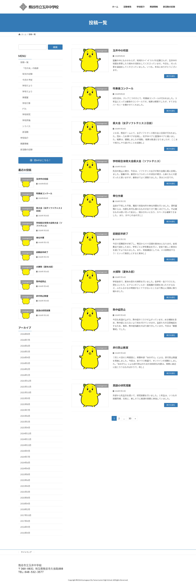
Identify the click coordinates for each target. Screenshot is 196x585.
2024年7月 (25, 456)
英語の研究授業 (122, 385)
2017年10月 (25, 515)
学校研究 (26, 114)
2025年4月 (25, 427)
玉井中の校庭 (120, 50)
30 (129, 419)
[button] (40, 160)
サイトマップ (26, 552)
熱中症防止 (119, 309)
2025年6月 (25, 416)
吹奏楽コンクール (123, 88)
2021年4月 (25, 486)
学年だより (27, 91)
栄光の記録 (27, 74)
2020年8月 (25, 497)
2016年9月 (25, 527)
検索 (55, 47)
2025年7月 (25, 410)
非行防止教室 (120, 347)
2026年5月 (25, 351)
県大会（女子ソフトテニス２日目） (133, 123)
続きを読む (171, 76)
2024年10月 (25, 445)
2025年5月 (25, 421)
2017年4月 (25, 521)
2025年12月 (25, 381)
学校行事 (26, 103)
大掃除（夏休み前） (124, 271)
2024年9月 (25, 451)
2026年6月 (25, 345)
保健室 (25, 97)
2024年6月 (25, 462)
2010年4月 (25, 532)
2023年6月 (25, 480)
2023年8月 (25, 474)
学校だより (27, 85)
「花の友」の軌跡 (30, 68)
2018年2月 (25, 509)
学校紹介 (24, 137)
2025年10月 (25, 392)
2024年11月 (25, 439)
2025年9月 (25, 398)
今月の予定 (27, 79)
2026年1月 (25, 375)
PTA (24, 108)
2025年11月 (25, 386)
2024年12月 (25, 433)
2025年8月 (25, 404)
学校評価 (26, 120)
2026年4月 (25, 357)
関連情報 (24, 143)
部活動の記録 (26, 149)
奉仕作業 (118, 195)
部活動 (25, 132)
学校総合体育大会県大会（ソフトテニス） (137, 161)
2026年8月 (25, 334)
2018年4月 (25, 503)
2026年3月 (25, 363)
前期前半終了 (120, 233)
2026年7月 (25, 340)
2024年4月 (25, 468)
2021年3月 (25, 492)
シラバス (26, 126)
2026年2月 (25, 369)
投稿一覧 (24, 62)
